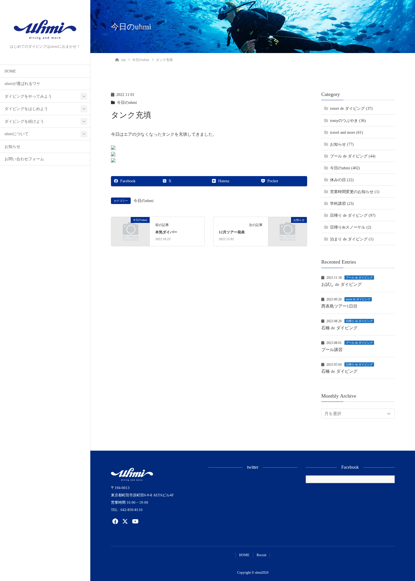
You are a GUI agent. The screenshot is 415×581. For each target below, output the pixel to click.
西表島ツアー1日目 (339, 306)
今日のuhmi (127, 102)
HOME (10, 71)
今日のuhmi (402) (345, 168)
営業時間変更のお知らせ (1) (354, 192)
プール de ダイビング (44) (352, 156)
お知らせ (12, 146)
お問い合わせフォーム (24, 159)
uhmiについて (17, 134)
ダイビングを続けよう (24, 121)
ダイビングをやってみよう (28, 96)
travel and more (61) (346, 132)
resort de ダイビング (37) (351, 108)
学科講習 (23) (342, 203)
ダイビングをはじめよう (26, 109)
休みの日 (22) (342, 180)
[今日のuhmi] (130, 228)
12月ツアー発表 (232, 232)
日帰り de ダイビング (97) (352, 215)
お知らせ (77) (342, 144)
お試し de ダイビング (341, 284)
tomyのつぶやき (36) (348, 121)
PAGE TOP (401, 559)
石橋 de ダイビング (339, 328)
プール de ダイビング (359, 277)
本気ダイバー (166, 232)
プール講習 (331, 349)
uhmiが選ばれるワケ (22, 84)
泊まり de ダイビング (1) (352, 239)
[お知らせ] (287, 228)
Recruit (261, 555)
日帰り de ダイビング (359, 321)
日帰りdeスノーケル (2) (350, 227)
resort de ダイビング (358, 299)
